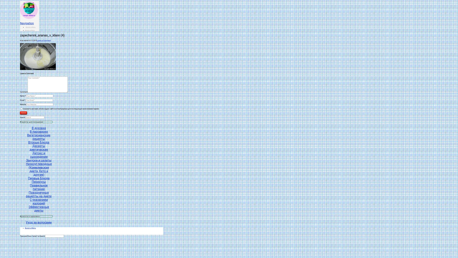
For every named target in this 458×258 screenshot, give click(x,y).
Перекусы (39, 182)
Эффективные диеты (39, 208)
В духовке (39, 128)
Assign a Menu (31, 27)
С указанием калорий (39, 201)
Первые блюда (38, 178)
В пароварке (39, 131)
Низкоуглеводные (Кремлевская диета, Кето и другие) (39, 169)
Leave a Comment (44, 40)
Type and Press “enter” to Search (32, 236)
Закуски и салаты (39, 160)
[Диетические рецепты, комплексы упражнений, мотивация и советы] (29, 15)
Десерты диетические (39, 147)
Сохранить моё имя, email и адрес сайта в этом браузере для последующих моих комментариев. (61, 109)
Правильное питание (39, 187)
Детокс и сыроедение (39, 155)
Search (22, 117)
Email (22, 100)
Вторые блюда (38, 142)
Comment (24, 92)
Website (23, 104)
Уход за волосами (39, 222)
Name (23, 96)
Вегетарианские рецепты (38, 137)
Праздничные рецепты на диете (39, 194)
